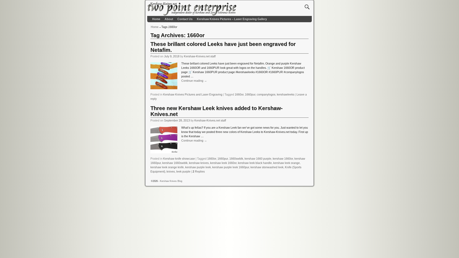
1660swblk (236, 158)
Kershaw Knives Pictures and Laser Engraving (192, 94)
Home (156, 19)
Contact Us (185, 19)
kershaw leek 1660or (223, 162)
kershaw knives (199, 162)
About (169, 19)
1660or (239, 94)
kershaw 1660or (283, 158)
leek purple (183, 171)
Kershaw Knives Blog (171, 181)
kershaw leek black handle (255, 162)
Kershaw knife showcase (179, 158)
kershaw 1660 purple (258, 158)
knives (171, 171)
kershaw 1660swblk (175, 162)
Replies (199, 171)
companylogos (266, 94)
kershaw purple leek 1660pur (230, 167)
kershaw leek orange (286, 162)
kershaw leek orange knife (167, 167)
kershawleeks (285, 94)
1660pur (250, 94)
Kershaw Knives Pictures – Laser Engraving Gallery (232, 19)
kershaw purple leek (198, 167)
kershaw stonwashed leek (266, 167)
